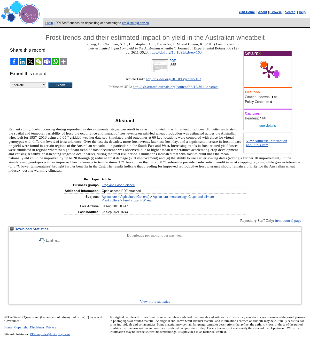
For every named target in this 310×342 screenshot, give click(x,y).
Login (49, 23)
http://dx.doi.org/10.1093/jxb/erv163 (173, 79)
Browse (276, 12)
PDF (173, 61)
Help (302, 12)
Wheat (147, 200)
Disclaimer (37, 327)
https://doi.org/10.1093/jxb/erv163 (176, 52)
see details (267, 125)
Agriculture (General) (134, 197)
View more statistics (155, 301)
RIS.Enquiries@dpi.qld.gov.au (50, 334)
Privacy (51, 327)
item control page (288, 221)
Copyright (21, 327)
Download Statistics (31, 229)
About (262, 12)
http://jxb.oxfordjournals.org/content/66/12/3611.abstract (175, 87)
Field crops (131, 200)
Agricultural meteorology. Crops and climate (183, 197)
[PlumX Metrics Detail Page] (268, 71)
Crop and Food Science (118, 185)
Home (8, 327)
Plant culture (110, 200)
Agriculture (109, 197)
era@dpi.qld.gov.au (135, 23)
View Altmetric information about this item (266, 143)
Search (290, 12)
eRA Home (247, 12)
